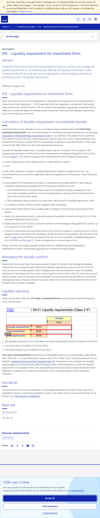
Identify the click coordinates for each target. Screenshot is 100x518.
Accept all (50, 498)
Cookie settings (50, 513)
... (13, 26)
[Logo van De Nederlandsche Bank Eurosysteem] (4, 19)
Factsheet (8, 438)
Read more (24, 11)
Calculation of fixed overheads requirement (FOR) (26, 136)
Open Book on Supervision (27, 396)
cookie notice (77, 490)
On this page (12, 37)
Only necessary (50, 506)
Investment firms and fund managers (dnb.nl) (33, 361)
